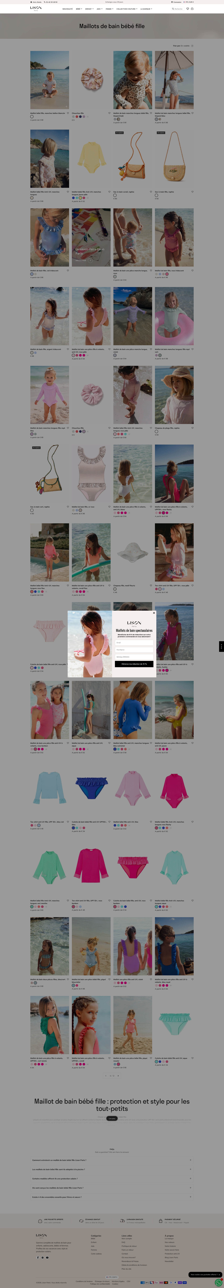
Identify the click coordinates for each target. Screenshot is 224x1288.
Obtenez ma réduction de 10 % (134, 664)
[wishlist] (188, 9)
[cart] (192, 8)
